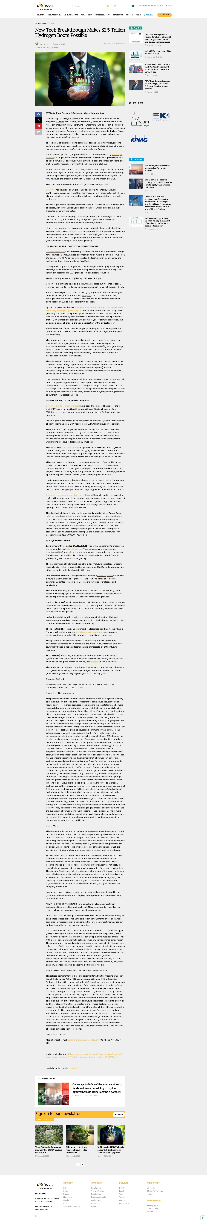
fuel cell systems (105, 575)
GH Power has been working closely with (74, 495)
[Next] (82, 1164)
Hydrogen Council (75, 231)
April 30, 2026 (151, 212)
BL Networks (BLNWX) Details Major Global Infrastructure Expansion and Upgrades (111, 1150)
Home (37, 23)
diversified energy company (89, 632)
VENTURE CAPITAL (71, 15)
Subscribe (164, 15)
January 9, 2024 (152, 92)
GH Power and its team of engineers (63, 406)
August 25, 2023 (59, 44)
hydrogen (95, 661)
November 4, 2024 (153, 45)
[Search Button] (108, 6)
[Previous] (78, 1164)
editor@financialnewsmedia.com (83, 1040)
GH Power (50, 189)
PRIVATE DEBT (86, 15)
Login (169, 6)
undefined (73, 1068)
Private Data (142, 6)
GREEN (138, 15)
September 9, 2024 (154, 57)
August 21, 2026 (43, 1156)
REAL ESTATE (118, 15)
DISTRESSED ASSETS (102, 15)
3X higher (86, 295)
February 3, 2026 (153, 229)
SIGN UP (120, 1114)
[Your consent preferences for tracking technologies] (203, 1218)
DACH (52, 23)
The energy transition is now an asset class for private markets (157, 168)
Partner (78, 1096)
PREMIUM (149, 15)
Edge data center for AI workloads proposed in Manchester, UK (76, 1150)
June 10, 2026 (151, 191)
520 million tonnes (70, 447)
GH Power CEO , (103, 465)
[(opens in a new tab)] (139, 117)
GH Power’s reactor (55, 251)
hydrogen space (81, 605)
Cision (45, 44)
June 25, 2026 (151, 174)
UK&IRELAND (53, 48)
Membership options (155, 6)
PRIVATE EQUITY (54, 15)
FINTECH (129, 15)
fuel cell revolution (74, 549)
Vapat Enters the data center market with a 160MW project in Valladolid (48, 1150)
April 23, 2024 (151, 75)
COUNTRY (40, 15)
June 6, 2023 (93, 1096)
